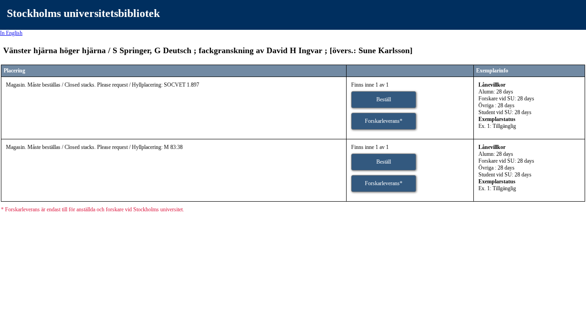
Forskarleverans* (383, 121)
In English (11, 33)
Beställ (383, 99)
